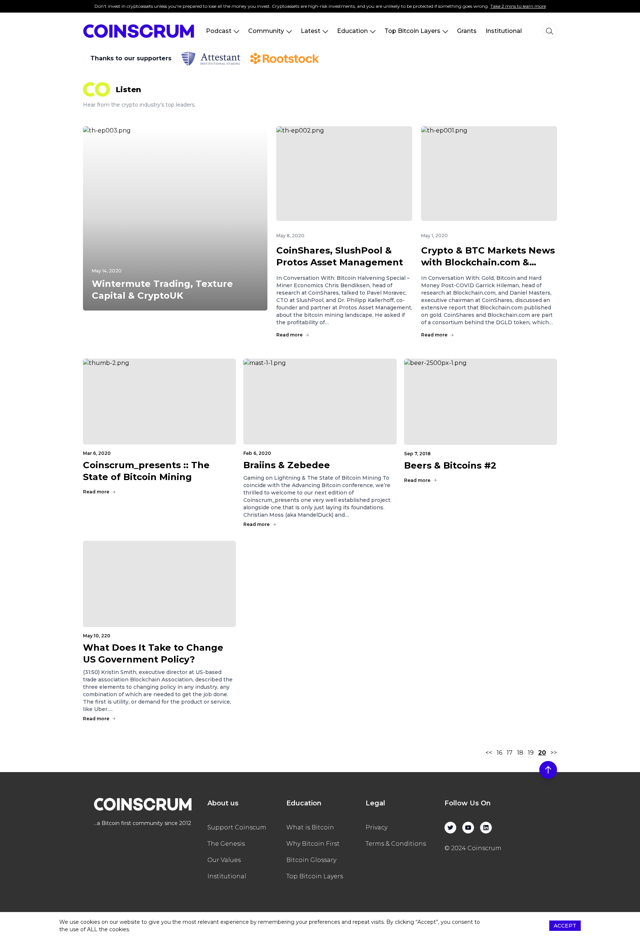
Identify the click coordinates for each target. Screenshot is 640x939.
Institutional (504, 30)
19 (531, 752)
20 (542, 752)
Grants (467, 30)
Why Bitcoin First (313, 843)
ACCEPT (565, 925)
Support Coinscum (236, 827)
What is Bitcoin (310, 827)
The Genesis (226, 843)
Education (352, 30)
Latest (310, 30)
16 (499, 752)
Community (266, 30)
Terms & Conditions (396, 843)
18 (520, 752)
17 (510, 752)
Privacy (376, 827)
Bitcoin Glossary (311, 859)
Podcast (218, 30)
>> (553, 752)
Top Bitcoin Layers (412, 30)
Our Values (224, 859)
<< (489, 752)
